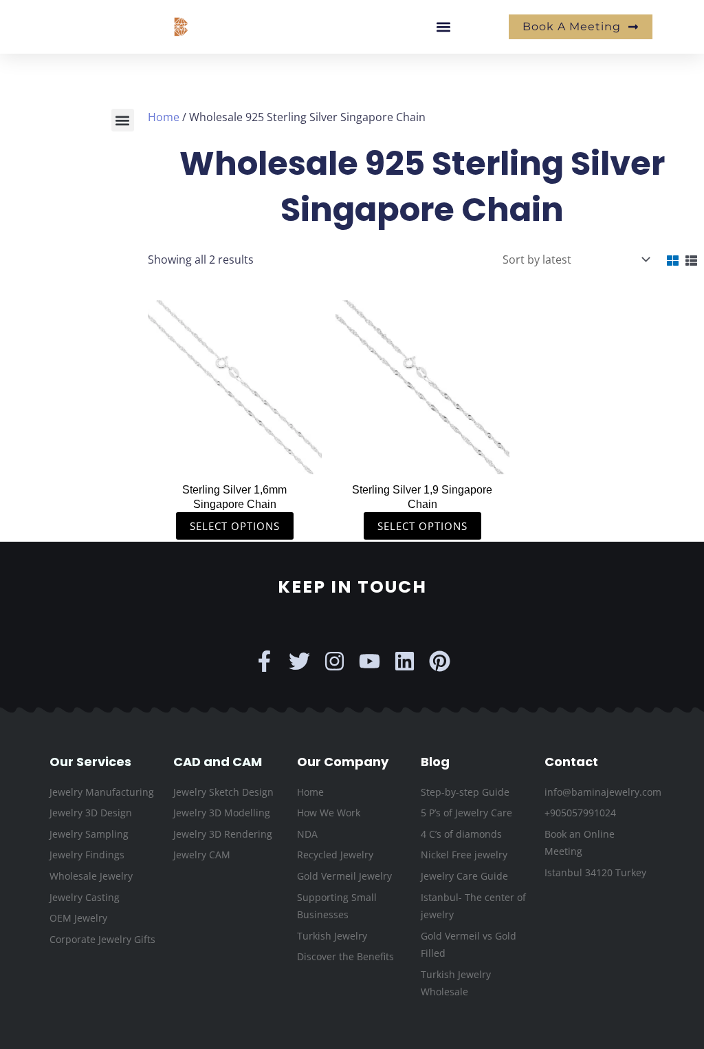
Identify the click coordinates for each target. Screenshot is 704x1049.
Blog (435, 761)
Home (163, 117)
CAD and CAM (217, 761)
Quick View (235, 460)
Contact (571, 761)
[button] (443, 27)
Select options (235, 526)
